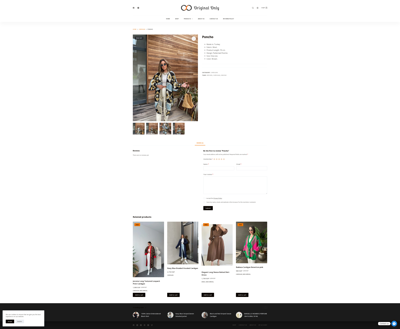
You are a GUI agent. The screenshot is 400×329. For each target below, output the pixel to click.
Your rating (208, 159)
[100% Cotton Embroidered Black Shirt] (136, 315)
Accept (10, 321)
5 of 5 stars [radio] (224, 159)
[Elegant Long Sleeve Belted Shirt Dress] (217, 245)
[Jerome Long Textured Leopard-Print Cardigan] (148, 249)
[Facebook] (133, 8)
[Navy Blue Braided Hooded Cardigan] (182, 243)
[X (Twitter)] (137, 325)
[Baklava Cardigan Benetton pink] (251, 242)
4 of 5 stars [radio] (221, 159)
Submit (208, 208)
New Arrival (144, 291)
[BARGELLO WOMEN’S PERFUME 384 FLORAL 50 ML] (239, 315)
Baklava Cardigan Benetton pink (249, 267)
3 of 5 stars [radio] (219, 159)
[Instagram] (138, 8)
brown (209, 75)
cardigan (216, 75)
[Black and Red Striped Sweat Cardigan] (205, 315)
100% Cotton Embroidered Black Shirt (151, 315)
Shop (177, 19)
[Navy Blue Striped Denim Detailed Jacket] (170, 315)
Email (238, 164)
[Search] (253, 8)
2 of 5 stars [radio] (217, 159)
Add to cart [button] (139, 295)
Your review (208, 174)
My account (263, 325)
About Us (201, 19)
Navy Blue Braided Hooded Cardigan (182, 268)
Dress (203, 282)
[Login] (257, 8)
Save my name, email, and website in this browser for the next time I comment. (231, 202)
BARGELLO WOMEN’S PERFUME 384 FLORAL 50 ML (255, 315)
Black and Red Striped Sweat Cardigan (220, 315)
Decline (19, 321)
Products (187, 19)
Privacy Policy (218, 198)
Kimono (224, 75)
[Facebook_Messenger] (394, 323)
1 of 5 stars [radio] (214, 159)
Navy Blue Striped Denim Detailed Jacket (185, 315)
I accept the (214, 198)
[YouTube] (148, 325)
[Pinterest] (144, 325)
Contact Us (214, 19)
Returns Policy (228, 19)
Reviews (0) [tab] (200, 143)
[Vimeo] (152, 325)
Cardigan (214, 72)
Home (168, 19)
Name (206, 164)
